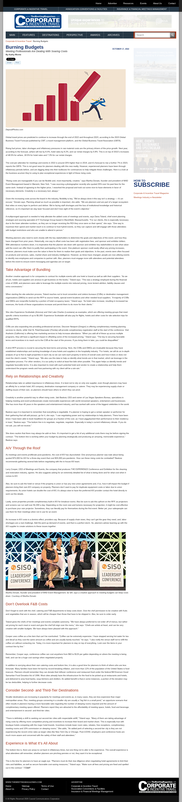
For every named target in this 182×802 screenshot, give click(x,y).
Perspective (75, 35)
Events (143, 3)
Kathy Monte (15, 54)
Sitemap (25, 786)
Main (12, 35)
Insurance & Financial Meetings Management (142, 9)
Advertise (112, 3)
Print (17, 63)
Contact (172, 3)
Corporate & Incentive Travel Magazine (151, 197)
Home (98, 3)
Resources (128, 3)
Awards (95, 35)
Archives (114, 35)
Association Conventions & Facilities (86, 9)
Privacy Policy (28, 789)
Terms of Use (47, 786)
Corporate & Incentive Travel (31, 9)
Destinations (50, 35)
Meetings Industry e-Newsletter (148, 201)
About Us (157, 3)
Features (28, 35)
